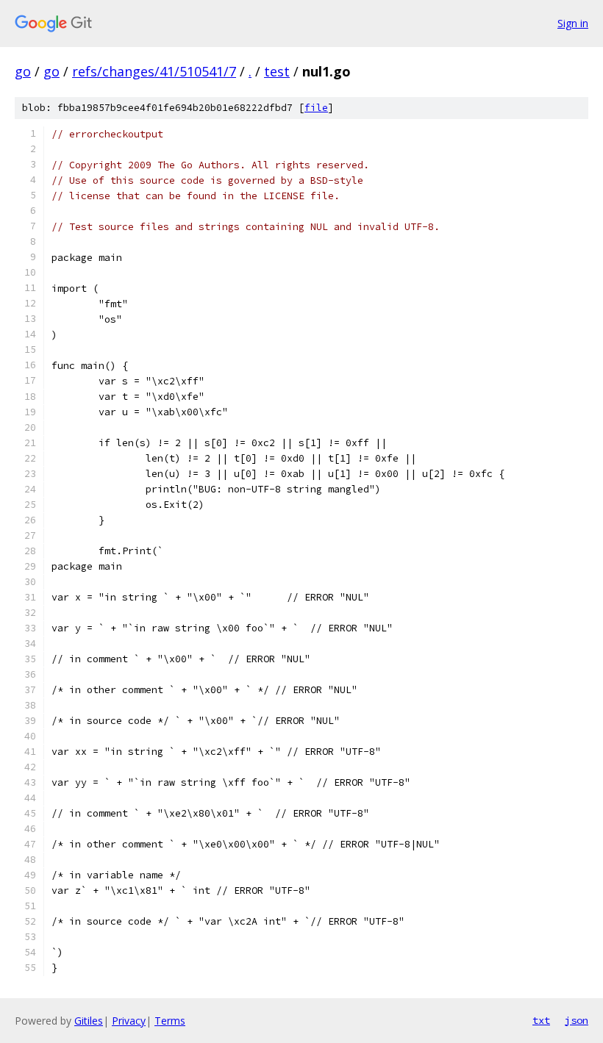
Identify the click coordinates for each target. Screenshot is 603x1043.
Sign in (572, 23)
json (576, 1020)
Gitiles (88, 1021)
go (23, 71)
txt (541, 1020)
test (277, 71)
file (316, 107)
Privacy (129, 1021)
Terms (169, 1021)
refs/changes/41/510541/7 (154, 71)
